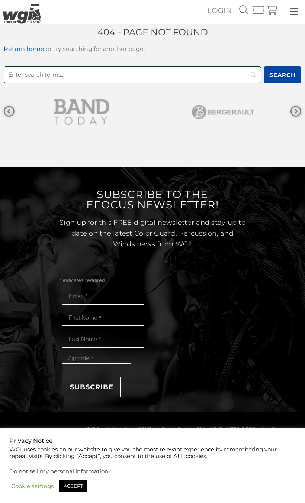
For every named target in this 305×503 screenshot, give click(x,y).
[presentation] (9, 111)
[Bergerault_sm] (120, 112)
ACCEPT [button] (73, 486)
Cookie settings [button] (32, 486)
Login (219, 10)
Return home (24, 48)
